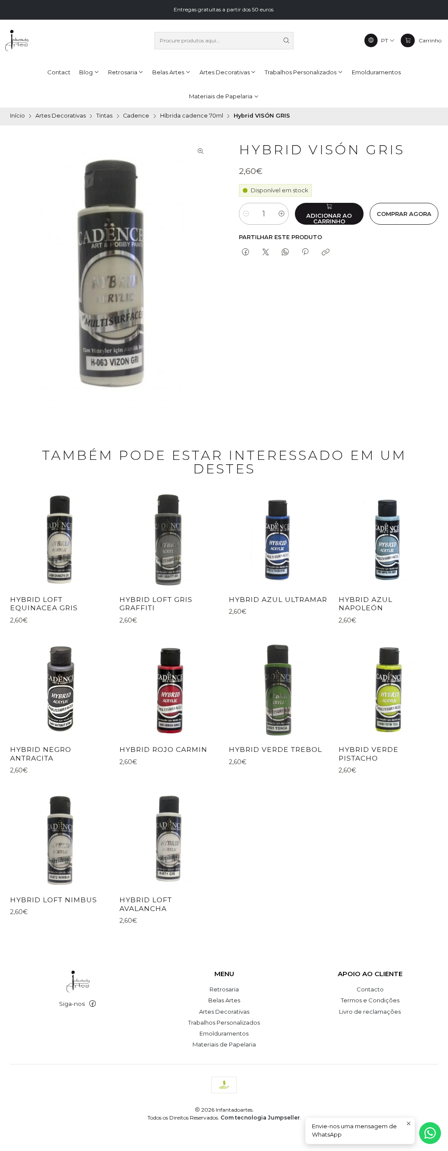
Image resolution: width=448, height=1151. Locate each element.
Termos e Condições (370, 1000)
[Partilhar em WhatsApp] (285, 252)
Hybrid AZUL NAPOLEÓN (365, 603)
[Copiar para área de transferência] (325, 252)
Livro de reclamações (370, 1011)
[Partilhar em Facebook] (245, 252)
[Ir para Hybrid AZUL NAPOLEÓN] (388, 539)
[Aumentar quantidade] (281, 213)
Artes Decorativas (60, 116)
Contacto (370, 989)
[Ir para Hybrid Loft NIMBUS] (60, 839)
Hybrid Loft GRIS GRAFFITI (155, 603)
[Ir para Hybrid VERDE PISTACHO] (388, 689)
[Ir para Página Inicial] (16, 41)
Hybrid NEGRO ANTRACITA (40, 753)
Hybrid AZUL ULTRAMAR (278, 599)
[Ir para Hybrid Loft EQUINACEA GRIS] (60, 539)
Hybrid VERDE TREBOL (275, 749)
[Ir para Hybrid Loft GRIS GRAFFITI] (169, 539)
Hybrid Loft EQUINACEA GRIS (44, 603)
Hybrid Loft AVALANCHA (145, 904)
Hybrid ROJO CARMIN (163, 749)
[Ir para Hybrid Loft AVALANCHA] (169, 839)
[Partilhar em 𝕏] (265, 252)
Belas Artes (224, 1000)
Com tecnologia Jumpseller (260, 1117)
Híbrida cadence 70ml (191, 116)
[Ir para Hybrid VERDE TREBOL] (279, 689)
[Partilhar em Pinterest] (305, 252)
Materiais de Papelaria (224, 1044)
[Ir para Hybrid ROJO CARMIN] (169, 689)
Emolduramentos (224, 1033)
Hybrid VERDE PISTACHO (369, 753)
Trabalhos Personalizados (224, 1022)
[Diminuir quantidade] (246, 213)
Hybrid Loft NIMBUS (53, 900)
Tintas (104, 116)
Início (17, 116)
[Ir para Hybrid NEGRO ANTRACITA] (60, 689)
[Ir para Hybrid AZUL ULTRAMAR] (279, 539)
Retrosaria (224, 989)
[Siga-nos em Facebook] (92, 1004)
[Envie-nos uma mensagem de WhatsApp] (430, 1133)
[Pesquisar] (286, 40)
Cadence (136, 116)
